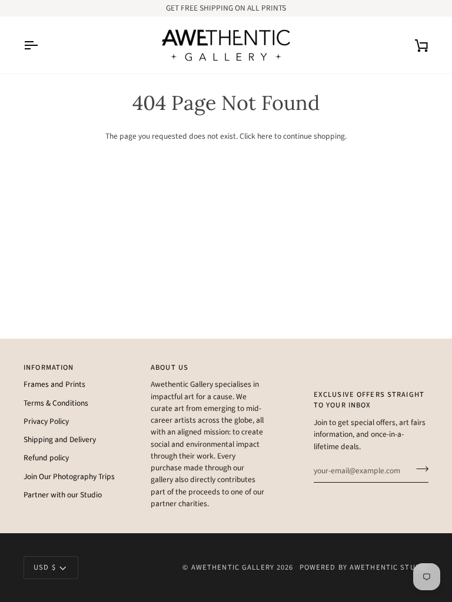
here (264, 136)
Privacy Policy (46, 421)
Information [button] (49, 367)
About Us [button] (169, 367)
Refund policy (46, 457)
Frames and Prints (54, 384)
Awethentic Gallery (232, 567)
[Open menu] (41, 44)
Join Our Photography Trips (69, 476)
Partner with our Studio (63, 494)
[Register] (418, 469)
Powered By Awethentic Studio (364, 567)
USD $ (45, 567)
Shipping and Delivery (60, 439)
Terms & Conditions (56, 403)
